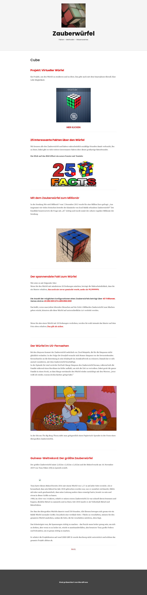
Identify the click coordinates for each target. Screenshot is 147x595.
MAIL (73, 549)
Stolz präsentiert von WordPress (73, 582)
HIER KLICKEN (73, 127)
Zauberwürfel (73, 33)
